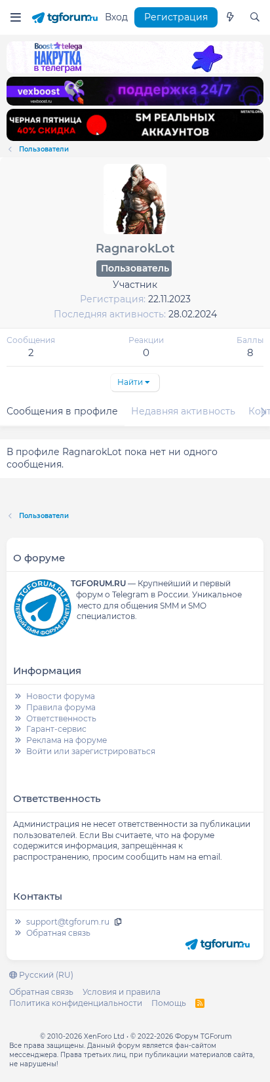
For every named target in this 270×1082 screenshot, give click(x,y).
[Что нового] (230, 17)
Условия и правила (122, 992)
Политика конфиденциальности (75, 1003)
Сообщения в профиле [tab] (62, 411)
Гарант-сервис (56, 729)
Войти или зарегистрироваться (90, 751)
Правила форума (61, 707)
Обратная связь (58, 933)
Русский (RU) (45, 975)
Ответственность (61, 718)
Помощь (168, 1003)
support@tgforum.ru (67, 922)
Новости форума (60, 696)
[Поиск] (254, 17)
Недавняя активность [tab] (183, 411)
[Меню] (15, 17)
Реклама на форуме (66, 740)
